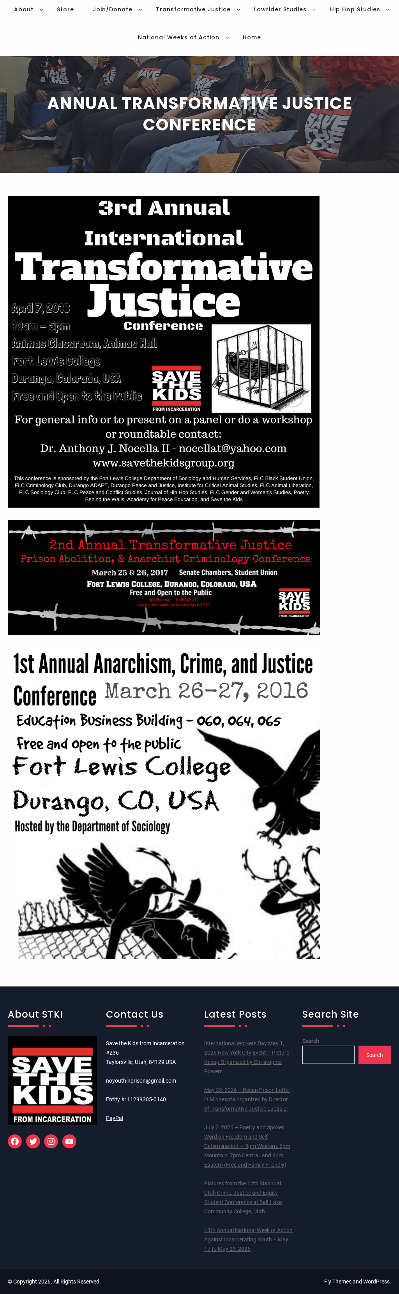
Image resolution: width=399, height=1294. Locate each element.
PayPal (114, 1118)
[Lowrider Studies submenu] (314, 9)
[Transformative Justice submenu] (238, 9)
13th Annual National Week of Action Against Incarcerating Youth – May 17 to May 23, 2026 (248, 1239)
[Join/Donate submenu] (140, 9)
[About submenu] (41, 9)
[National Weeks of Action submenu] (227, 37)
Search (310, 1041)
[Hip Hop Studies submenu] (387, 9)
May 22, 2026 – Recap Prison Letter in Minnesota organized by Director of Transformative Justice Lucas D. (247, 1099)
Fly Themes (337, 1281)
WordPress (376, 1281)
